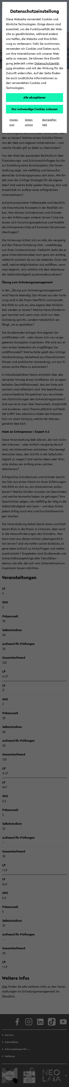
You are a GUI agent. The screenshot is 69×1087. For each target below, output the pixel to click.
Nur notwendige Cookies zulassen (35, 109)
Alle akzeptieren (34, 97)
